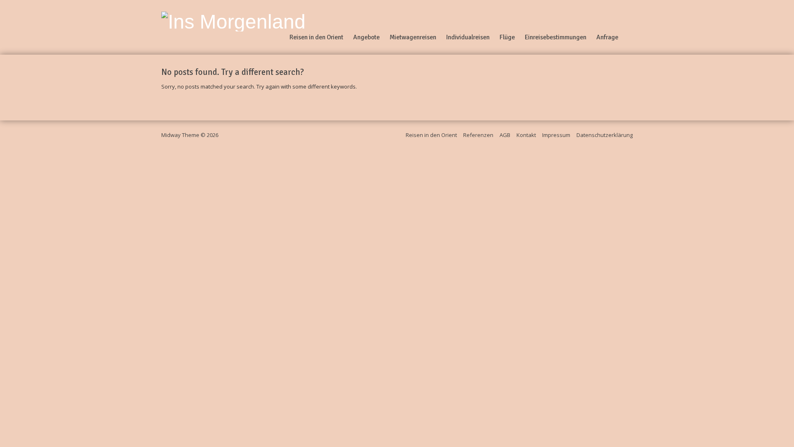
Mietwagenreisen (413, 37)
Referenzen (478, 135)
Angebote (366, 37)
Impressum (556, 135)
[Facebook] (629, 27)
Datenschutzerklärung (604, 135)
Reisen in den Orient (316, 37)
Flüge (507, 37)
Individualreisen (468, 37)
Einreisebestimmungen (555, 37)
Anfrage (607, 37)
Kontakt (526, 135)
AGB (505, 135)
